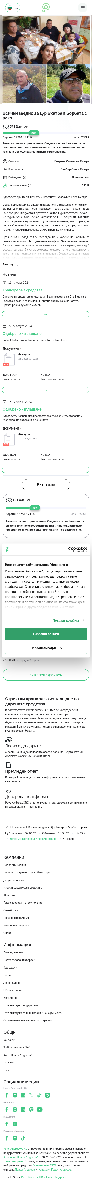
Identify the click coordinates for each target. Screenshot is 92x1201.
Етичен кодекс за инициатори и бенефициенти (32, 1013)
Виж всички (46, 485)
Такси (7, 975)
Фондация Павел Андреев (54, 1169)
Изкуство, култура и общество (22, 887)
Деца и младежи (13, 880)
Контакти (9, 1040)
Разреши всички (46, 634)
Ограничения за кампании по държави (27, 1020)
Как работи (10, 967)
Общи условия (12, 990)
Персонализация (43, 648)
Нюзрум (8, 1062)
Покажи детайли (66, 620)
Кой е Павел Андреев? (17, 1055)
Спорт (7, 932)
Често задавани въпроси (19, 960)
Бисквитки (10, 997)
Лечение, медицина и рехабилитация (33, 838)
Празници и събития (16, 917)
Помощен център (14, 952)
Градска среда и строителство (22, 902)
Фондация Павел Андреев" (20, 1157)
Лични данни (11, 982)
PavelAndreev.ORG (15, 1148)
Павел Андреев (13, 1161)
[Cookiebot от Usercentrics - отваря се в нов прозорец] (68, 549)
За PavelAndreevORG (17, 1047)
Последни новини (14, 865)
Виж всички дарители (46, 675)
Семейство (10, 910)
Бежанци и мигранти (16, 925)
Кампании (18, 827)
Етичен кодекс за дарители (20, 1005)
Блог (6, 1070)
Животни (9, 895)
